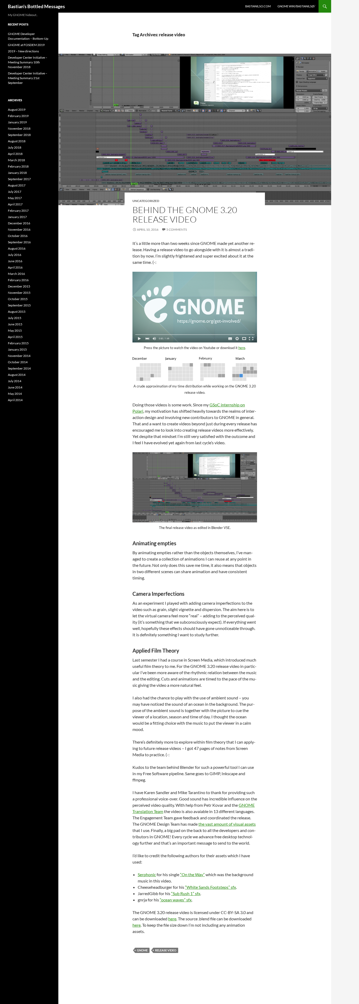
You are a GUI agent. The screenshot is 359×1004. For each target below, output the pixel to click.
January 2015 (17, 349)
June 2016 (15, 261)
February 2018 (18, 166)
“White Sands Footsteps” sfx (210, 887)
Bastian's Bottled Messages (36, 6)
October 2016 (18, 236)
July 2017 (14, 192)
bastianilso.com (258, 6)
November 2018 (19, 128)
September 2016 (19, 242)
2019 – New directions (23, 51)
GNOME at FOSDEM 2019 (26, 45)
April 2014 (15, 400)
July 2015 (14, 318)
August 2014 (16, 375)
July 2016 (14, 255)
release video (165, 950)
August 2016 (16, 248)
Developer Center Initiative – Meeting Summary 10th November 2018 (27, 62)
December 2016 (19, 223)
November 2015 (19, 293)
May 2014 (15, 394)
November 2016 (19, 229)
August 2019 (16, 110)
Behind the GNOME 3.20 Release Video (184, 214)
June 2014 (15, 387)
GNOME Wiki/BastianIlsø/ (296, 6)
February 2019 (18, 116)
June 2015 (15, 324)
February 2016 (18, 280)
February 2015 (18, 343)
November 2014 (19, 356)
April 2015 (15, 337)
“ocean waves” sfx (176, 899)
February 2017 (18, 211)
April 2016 (15, 267)
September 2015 (19, 305)
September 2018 (19, 135)
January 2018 (17, 173)
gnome (142, 950)
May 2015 (15, 330)
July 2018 (14, 147)
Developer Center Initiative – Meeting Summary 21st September (27, 78)
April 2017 (15, 204)
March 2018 (16, 160)
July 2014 (14, 381)
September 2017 (19, 179)
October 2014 (18, 362)
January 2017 (17, 217)
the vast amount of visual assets (227, 823)
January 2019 (17, 122)
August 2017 (16, 185)
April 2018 (15, 154)
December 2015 (19, 286)
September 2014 (19, 368)
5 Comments (176, 229)
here (241, 348)
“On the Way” (192, 874)
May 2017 (15, 198)
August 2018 (16, 141)
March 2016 (16, 274)
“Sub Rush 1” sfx (185, 893)
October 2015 (18, 299)
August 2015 (16, 312)
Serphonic (147, 874)
